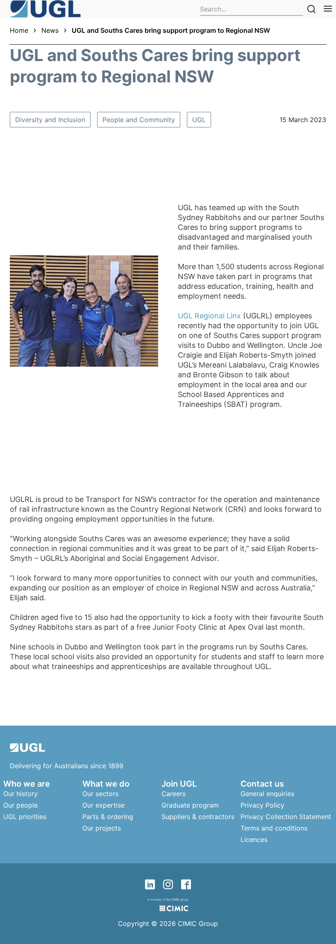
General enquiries (267, 794)
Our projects (101, 828)
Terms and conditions (274, 828)
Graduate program (190, 805)
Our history (20, 794)
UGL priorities (24, 816)
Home (19, 30)
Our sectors (100, 794)
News (50, 30)
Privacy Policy (262, 805)
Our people (20, 805)
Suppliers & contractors (197, 816)
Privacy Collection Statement (286, 816)
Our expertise (103, 805)
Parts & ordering (107, 816)
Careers (173, 794)
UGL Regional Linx (209, 315)
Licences (254, 839)
